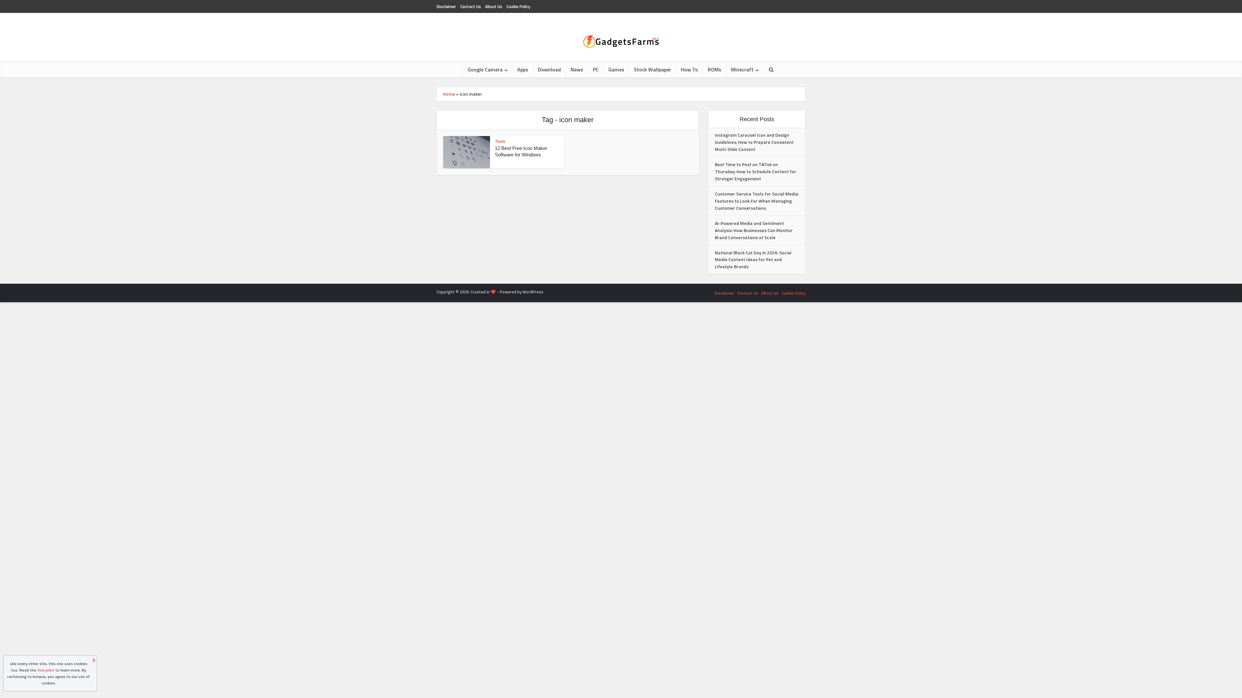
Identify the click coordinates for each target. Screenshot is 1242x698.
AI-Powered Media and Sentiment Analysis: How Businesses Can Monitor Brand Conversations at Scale (754, 230)
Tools (500, 141)
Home (449, 93)
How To (689, 69)
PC (596, 69)
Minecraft (742, 69)
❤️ (493, 292)
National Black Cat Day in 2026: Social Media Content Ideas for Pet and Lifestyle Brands (753, 259)
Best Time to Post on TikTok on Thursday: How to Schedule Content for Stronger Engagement (755, 171)
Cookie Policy (518, 6)
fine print (45, 670)
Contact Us (470, 6)
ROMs (714, 69)
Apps (522, 69)
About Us (493, 6)
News (577, 69)
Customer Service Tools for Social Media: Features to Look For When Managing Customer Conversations (757, 200)
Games (616, 69)
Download (549, 69)
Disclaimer (446, 6)
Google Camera (485, 69)
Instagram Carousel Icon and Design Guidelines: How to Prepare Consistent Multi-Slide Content (754, 142)
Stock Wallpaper (652, 69)
